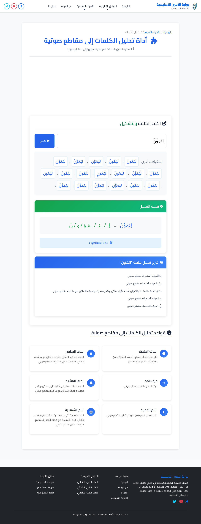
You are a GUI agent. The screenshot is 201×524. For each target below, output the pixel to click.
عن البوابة (66, 6)
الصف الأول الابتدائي (88, 482)
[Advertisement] (100, 86)
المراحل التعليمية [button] (108, 6)
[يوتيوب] (14, 6)
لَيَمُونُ (114, 161)
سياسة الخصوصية (45, 482)
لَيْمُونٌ (119, 173)
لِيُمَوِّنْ (63, 185)
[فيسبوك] (21, 6)
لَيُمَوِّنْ (137, 173)
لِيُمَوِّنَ (81, 185)
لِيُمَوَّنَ (117, 185)
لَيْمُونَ (83, 173)
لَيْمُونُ (66, 173)
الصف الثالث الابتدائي (88, 492)
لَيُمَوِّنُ (154, 173)
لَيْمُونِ (48, 173)
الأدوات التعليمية (151, 32)
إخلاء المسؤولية (45, 492)
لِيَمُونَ (152, 185)
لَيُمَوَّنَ (96, 161)
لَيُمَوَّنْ (78, 161)
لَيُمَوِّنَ (60, 161)
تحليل (43, 140)
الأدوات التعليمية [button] (85, 6)
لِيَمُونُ (135, 185)
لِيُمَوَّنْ (99, 185)
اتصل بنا (52, 6)
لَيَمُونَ (131, 161)
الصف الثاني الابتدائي (88, 487)
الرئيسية (126, 6)
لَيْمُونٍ (101, 173)
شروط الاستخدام (45, 487)
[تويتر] (7, 6)
